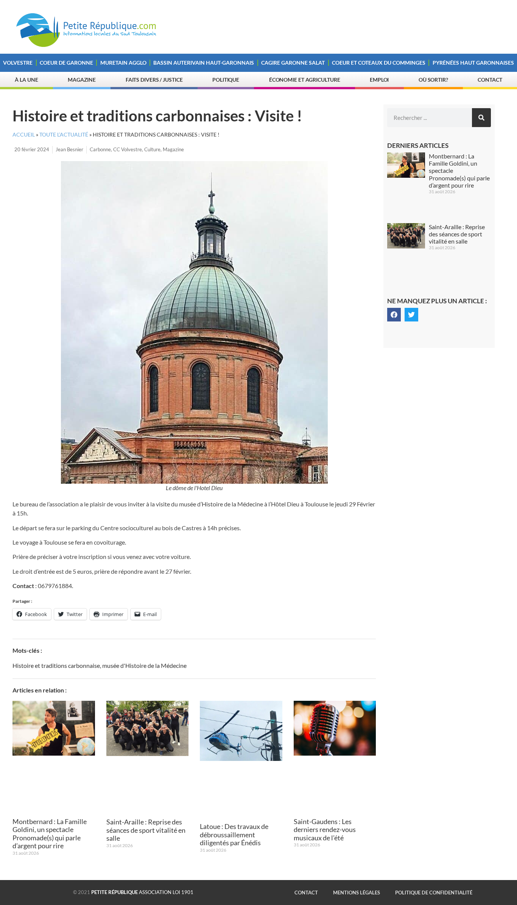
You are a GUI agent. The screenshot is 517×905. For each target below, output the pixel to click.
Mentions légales (356, 892)
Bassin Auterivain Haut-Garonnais (203, 62)
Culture (152, 149)
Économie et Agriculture (304, 79)
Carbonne (100, 149)
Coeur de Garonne (66, 62)
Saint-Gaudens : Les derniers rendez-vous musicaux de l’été (325, 829)
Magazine (82, 79)
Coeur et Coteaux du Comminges (378, 62)
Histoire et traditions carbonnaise (56, 665)
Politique (225, 79)
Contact (490, 79)
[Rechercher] (481, 117)
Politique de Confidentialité (433, 892)
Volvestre (18, 62)
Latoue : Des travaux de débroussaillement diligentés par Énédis (234, 834)
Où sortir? (433, 79)
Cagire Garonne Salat (293, 62)
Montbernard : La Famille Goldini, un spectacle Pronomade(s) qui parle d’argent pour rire (49, 833)
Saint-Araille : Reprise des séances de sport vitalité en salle (145, 830)
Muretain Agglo (123, 62)
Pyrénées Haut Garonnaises (473, 62)
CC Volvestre (127, 149)
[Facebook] (394, 314)
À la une (26, 79)
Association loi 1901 (142, 892)
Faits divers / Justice (154, 79)
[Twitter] (411, 314)
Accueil (23, 135)
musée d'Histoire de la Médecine (144, 665)
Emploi (379, 79)
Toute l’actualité (63, 135)
